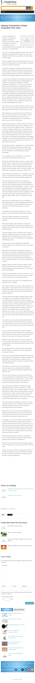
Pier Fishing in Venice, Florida (15, 526)
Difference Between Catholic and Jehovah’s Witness (20, 545)
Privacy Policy (19, 664)
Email (14, 586)
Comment (4, 565)
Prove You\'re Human (7, 596)
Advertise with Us (15, 663)
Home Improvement (7, 666)
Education (7, 17)
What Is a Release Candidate (15, 532)
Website (24, 586)
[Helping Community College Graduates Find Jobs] (27, 40)
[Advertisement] (18, 31)
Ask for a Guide (6, 663)
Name (3, 586)
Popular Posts (7, 609)
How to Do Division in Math (14, 619)
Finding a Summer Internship (14, 495)
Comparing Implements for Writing (16, 624)
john (7, 508)
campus (18, 311)
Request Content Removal (20, 666)
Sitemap (4, 664)
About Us (23, 663)
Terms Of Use (11, 664)
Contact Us (30, 663)
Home (2, 17)
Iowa (20, 173)
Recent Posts (19, 609)
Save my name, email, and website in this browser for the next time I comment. (16, 593)
